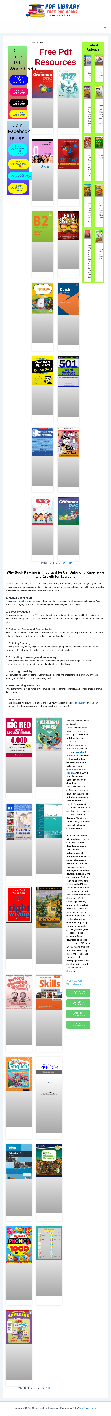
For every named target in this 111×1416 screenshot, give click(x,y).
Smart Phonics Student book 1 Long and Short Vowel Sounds (91, 166)
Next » (70, 563)
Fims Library (80, 703)
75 (43, 1388)
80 (64, 563)
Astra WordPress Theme (84, 1408)
